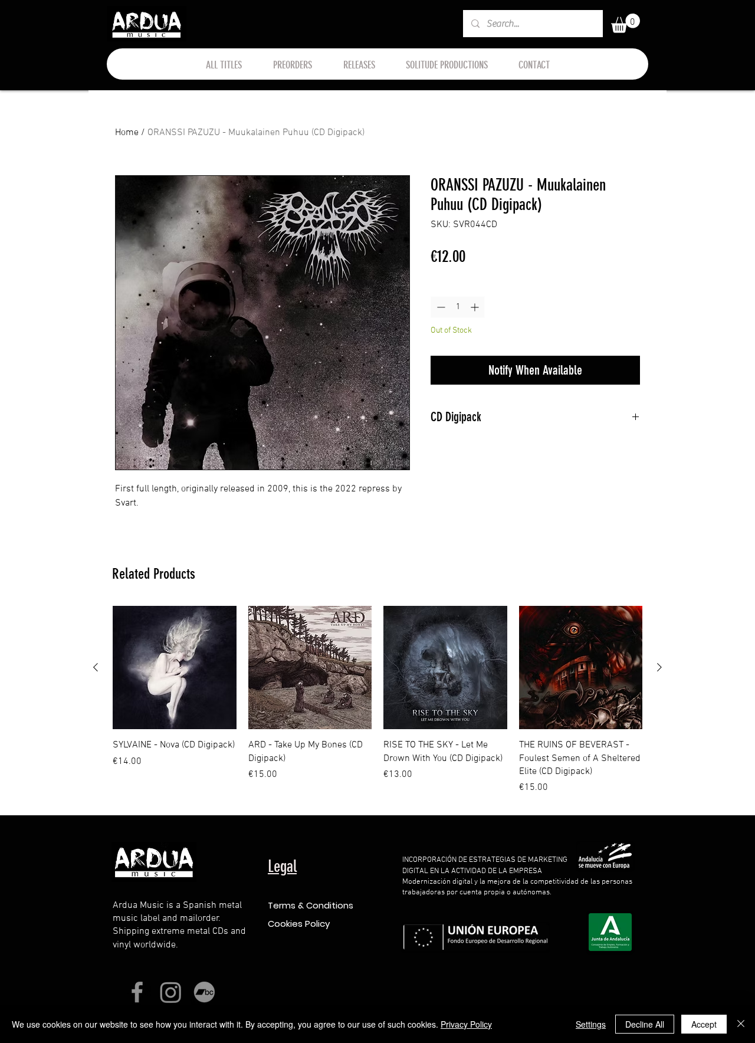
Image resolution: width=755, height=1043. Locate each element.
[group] (377, 700)
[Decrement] (439, 307)
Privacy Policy (466, 1024)
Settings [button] (591, 1024)
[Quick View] (175, 668)
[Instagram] (171, 992)
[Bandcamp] (204, 992)
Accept (704, 1024)
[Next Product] (659, 667)
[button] (625, 23)
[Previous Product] (95, 667)
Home (127, 133)
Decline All (644, 1024)
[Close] (741, 1024)
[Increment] (475, 307)
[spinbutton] (457, 307)
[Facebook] (137, 992)
